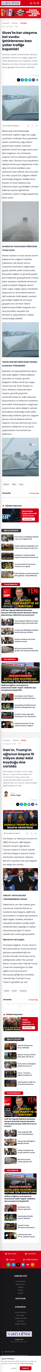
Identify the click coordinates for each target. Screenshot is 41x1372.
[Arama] (34, 3)
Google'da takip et (12, 126)
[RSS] (33, 1265)
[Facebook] (13, 1265)
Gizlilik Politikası (32, 1259)
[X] (18, 1265)
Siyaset (20, 1293)
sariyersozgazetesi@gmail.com (16, 1355)
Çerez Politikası (20, 1312)
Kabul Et (25, 1368)
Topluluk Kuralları (20, 1318)
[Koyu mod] (31, 3)
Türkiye (20, 1287)
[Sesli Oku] (28, 125)
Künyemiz (32, 1253)
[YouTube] (28, 1265)
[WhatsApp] (8, 1265)
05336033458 (9, 1352)
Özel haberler (20, 1281)
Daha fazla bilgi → (27, 1363)
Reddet (14, 1368)
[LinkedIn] (23, 1265)
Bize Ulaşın (12, 1253)
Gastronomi (20, 1284)
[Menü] (38, 3)
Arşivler (12, 1259)
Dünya (20, 1290)
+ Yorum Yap (34, 493)
